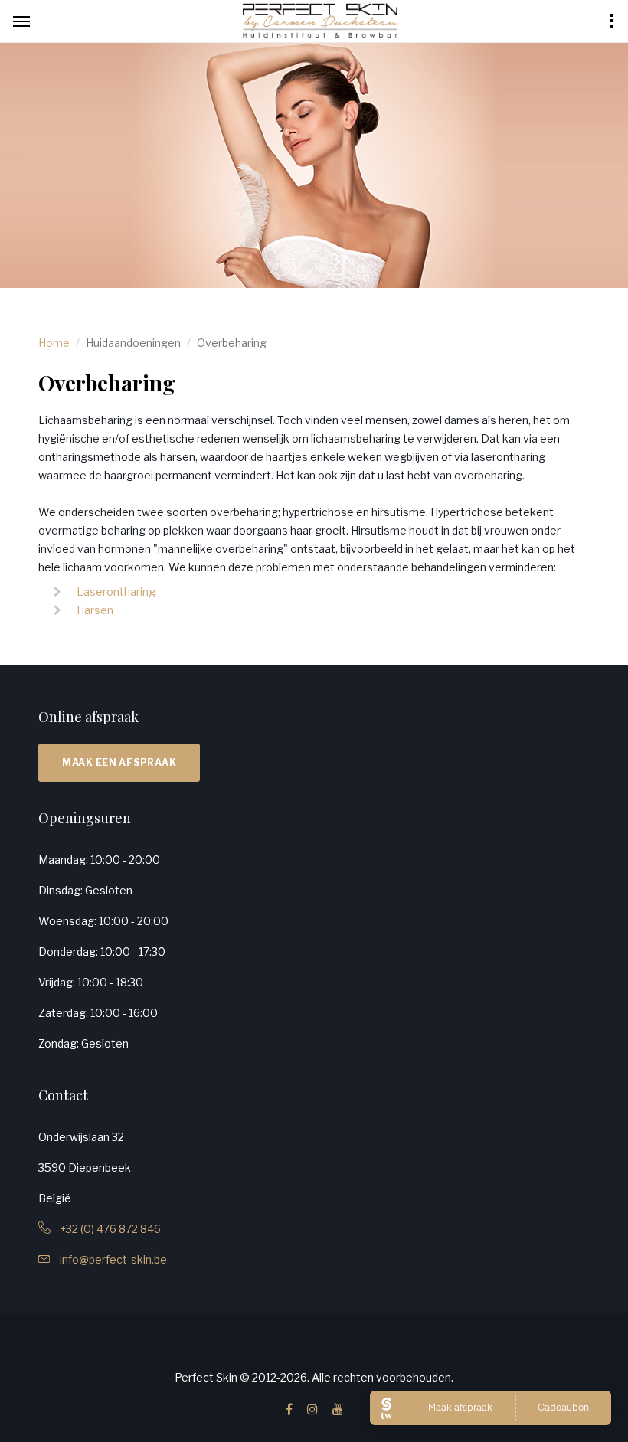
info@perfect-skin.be (109, 1259)
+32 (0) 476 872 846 (106, 1228)
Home (54, 342)
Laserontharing (116, 591)
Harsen (95, 609)
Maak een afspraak (119, 762)
